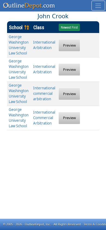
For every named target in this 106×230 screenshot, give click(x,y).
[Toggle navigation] (98, 6)
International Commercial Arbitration (44, 118)
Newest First (69, 27)
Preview (69, 45)
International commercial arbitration (44, 93)
